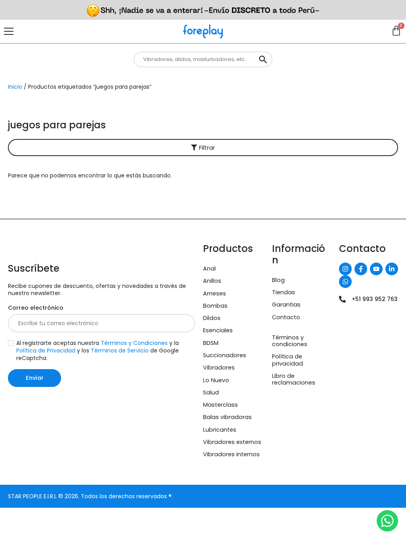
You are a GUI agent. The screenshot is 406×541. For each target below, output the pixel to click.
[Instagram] (345, 269)
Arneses (214, 293)
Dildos (211, 318)
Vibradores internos (231, 454)
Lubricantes (219, 430)
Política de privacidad (287, 359)
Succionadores (224, 355)
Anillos (212, 281)
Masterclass (220, 405)
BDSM (210, 343)
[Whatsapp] (345, 281)
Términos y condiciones (289, 340)
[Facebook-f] (360, 269)
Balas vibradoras (227, 417)
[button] (203, 147)
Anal (209, 268)
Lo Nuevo (216, 380)
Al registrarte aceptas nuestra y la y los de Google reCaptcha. (97, 350)
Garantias (286, 305)
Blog (278, 280)
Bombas (215, 306)
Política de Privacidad (45, 350)
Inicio (15, 87)
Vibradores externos (232, 442)
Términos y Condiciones (134, 343)
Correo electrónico (35, 308)
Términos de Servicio (120, 350)
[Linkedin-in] (391, 269)
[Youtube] (376, 269)
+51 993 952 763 (375, 299)
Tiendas (283, 292)
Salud (211, 392)
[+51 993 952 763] (342, 299)
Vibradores (219, 367)
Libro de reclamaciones (293, 379)
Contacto (286, 317)
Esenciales (218, 330)
